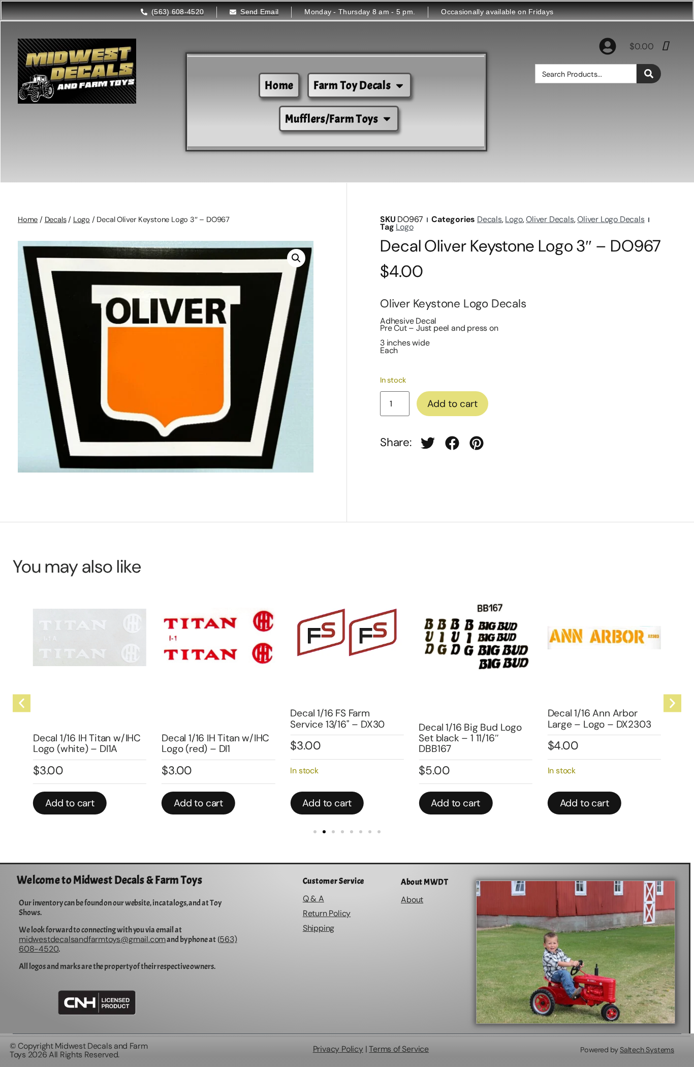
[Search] (649, 73)
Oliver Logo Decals (610, 219)
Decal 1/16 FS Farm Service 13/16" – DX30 (337, 718)
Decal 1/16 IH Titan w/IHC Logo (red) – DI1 (215, 743)
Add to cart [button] (69, 803)
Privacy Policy (338, 1049)
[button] (296, 258)
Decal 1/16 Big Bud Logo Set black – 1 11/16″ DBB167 (470, 738)
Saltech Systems (647, 1049)
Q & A (313, 898)
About (412, 899)
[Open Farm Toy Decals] (399, 85)
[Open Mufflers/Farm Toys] (387, 118)
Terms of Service (399, 1049)
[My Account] (607, 46)
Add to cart (452, 403)
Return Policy (327, 913)
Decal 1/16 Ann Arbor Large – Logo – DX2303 (599, 718)
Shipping (318, 928)
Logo (81, 219)
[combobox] (586, 73)
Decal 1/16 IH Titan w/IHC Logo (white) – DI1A (87, 743)
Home (28, 219)
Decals (56, 219)
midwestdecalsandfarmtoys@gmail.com (92, 939)
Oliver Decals (550, 219)
